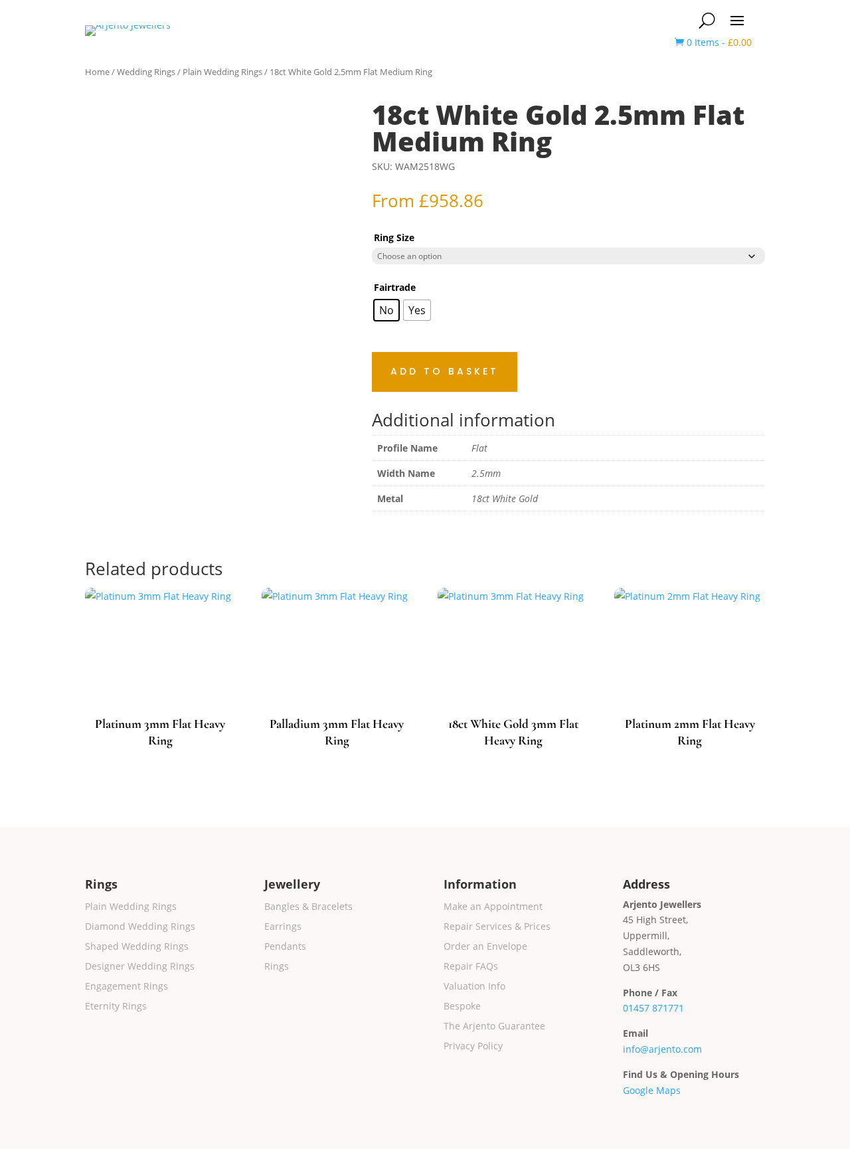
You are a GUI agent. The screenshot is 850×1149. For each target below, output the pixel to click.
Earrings (282, 927)
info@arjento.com (662, 1049)
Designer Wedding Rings (140, 967)
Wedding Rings (146, 72)
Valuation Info (474, 987)
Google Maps (652, 1090)
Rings (276, 967)
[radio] (386, 310)
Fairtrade (395, 287)
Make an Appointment (493, 907)
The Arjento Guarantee (494, 1026)
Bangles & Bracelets (308, 907)
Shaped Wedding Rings (137, 947)
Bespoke (462, 1007)
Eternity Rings (116, 1007)
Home (97, 72)
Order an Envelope (485, 947)
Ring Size (394, 237)
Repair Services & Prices (497, 927)
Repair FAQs (471, 967)
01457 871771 (653, 1008)
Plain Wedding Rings (222, 72)
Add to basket (444, 371)
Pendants (285, 947)
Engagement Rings (126, 987)
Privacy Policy (473, 1046)
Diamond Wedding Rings (140, 927)
